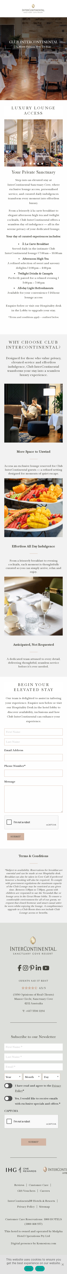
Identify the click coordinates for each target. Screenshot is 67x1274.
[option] (33, 143)
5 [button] (44, 163)
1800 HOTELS (53, 1219)
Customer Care (38, 1185)
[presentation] (31, 1122)
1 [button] (28, 163)
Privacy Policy (26, 1206)
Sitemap (44, 1206)
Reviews (19, 1185)
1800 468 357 (33, 1224)
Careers (45, 1190)
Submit (16, 836)
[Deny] (62, 1264)
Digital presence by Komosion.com (33, 1243)
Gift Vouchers (26, 1190)
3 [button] (36, 163)
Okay (29, 1268)
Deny (40, 1268)
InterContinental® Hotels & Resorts (31, 1200)
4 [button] (40, 163)
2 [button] (32, 163)
